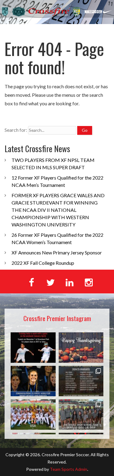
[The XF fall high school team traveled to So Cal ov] (81, 414)
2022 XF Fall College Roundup (43, 263)
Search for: (16, 130)
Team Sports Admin (68, 469)
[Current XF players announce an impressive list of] (81, 381)
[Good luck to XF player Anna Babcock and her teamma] (33, 414)
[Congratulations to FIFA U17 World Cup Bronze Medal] (33, 381)
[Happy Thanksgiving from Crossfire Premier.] (81, 347)
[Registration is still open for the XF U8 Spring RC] (33, 347)
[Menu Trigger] (101, 32)
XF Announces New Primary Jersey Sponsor (57, 252)
